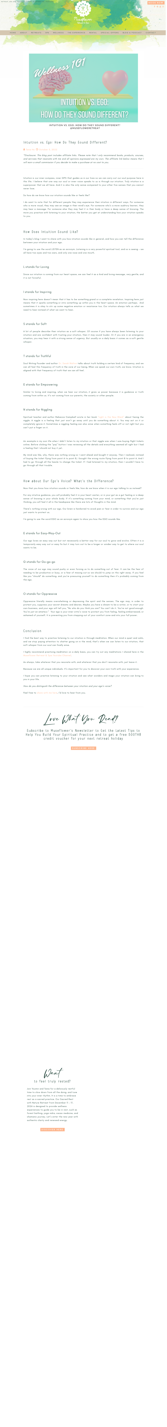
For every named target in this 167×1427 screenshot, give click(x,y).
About (23, 33)
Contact (151, 33)
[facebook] (155, 7)
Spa (47, 33)
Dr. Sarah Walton (68, 363)
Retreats (36, 33)
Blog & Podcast (132, 33)
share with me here (47, 692)
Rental (93, 33)
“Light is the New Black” (111, 417)
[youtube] (160, 7)
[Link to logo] (83, 18)
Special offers (110, 33)
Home (13, 33)
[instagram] (163, 7)
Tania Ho (30, 149)
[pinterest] (157, 7)
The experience (76, 33)
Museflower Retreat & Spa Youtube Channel (47, 655)
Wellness (58, 33)
